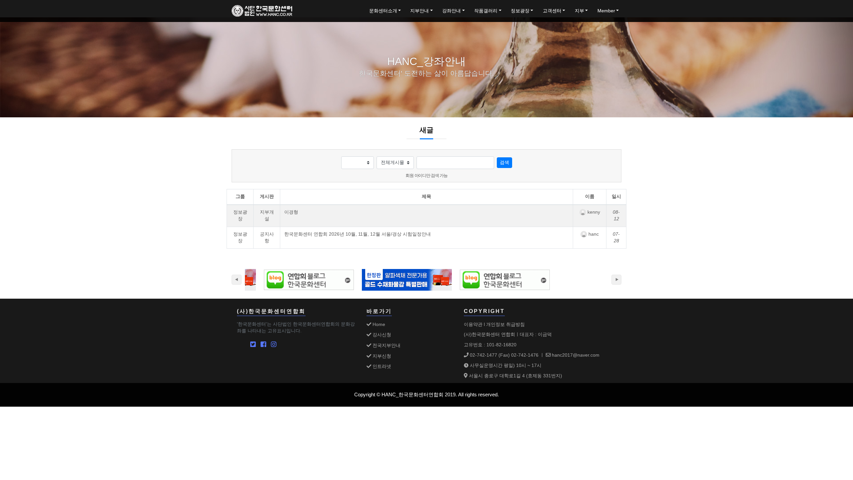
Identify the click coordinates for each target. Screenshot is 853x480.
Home (378, 324)
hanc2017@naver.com (574, 355)
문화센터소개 (383, 10)
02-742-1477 (482, 355)
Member (606, 10)
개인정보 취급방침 (505, 324)
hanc (593, 234)
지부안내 (419, 10)
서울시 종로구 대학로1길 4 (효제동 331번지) (514, 375)
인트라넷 (381, 366)
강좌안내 (451, 10)
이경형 (291, 212)
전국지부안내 (386, 345)
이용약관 (473, 324)
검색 (504, 162)
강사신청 (381, 334)
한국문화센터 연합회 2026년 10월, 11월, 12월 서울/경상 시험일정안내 (357, 234)
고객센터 (552, 10)
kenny (593, 212)
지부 (579, 10)
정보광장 (520, 10)
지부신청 (381, 356)
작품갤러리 (485, 10)
